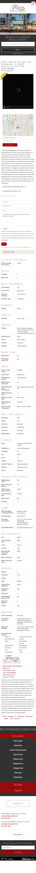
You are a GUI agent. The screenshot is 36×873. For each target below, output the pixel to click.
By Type (18, 784)
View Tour (20, 291)
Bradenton (29, 716)
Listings (10, 716)
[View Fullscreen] (5, 123)
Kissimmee (18, 777)
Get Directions (10, 145)
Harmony (18, 773)
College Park (18, 768)
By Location (18, 735)
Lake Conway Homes (18, 750)
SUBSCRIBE (18, 852)
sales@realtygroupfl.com (9, 816)
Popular (18, 790)
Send (4, 244)
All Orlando (18, 741)
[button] (18, 50)
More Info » (6, 668)
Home (5, 716)
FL (16, 716)
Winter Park (18, 759)
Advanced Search (18, 53)
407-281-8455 (11, 672)
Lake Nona (18, 745)
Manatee (21, 716)
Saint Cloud (18, 754)
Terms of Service (26, 247)
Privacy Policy (4, 240)
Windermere (18, 763)
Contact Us (18, 803)
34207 (6, 718)
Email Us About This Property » (13, 666)
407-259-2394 (5, 826)
